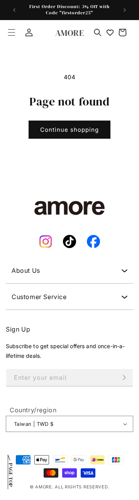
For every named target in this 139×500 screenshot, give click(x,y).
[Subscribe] (124, 378)
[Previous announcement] (14, 10)
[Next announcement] (124, 10)
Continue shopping (69, 129)
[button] (11, 32)
